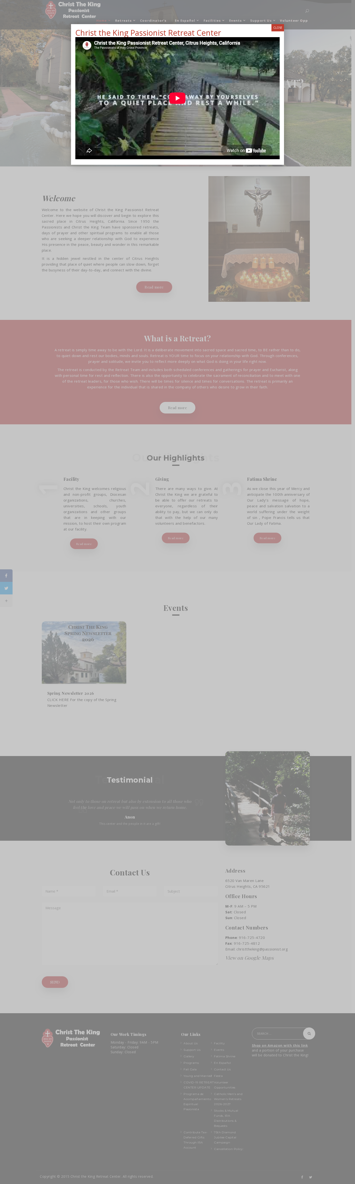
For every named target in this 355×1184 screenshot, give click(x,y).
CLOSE (277, 28)
